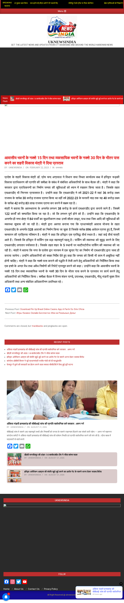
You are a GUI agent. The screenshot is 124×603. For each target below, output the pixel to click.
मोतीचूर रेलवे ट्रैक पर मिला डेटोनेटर (71, 3)
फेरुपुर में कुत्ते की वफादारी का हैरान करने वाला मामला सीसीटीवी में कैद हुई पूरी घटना (40, 364)
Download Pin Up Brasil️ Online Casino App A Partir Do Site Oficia (52, 309)
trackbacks (37, 326)
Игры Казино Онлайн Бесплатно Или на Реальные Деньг (46, 313)
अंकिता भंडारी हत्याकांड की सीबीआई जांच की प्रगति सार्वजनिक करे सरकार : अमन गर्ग (41, 349)
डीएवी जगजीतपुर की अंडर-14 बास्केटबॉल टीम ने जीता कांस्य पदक (26, 99)
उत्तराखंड (59, 167)
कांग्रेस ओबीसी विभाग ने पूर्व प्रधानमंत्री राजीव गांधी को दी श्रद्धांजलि (34, 360)
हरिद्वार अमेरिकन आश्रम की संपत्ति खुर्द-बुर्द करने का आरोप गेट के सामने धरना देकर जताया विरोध (45, 357)
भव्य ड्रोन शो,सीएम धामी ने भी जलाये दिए (34, 3)
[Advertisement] (62, 70)
